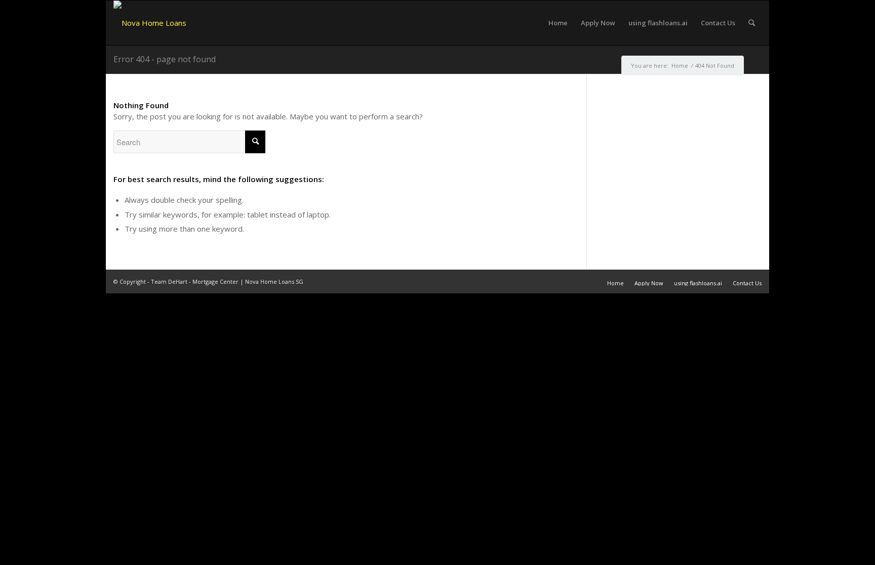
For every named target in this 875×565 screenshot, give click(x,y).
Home (615, 283)
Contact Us (747, 283)
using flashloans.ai (698, 283)
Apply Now (648, 283)
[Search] (752, 23)
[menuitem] (558, 23)
